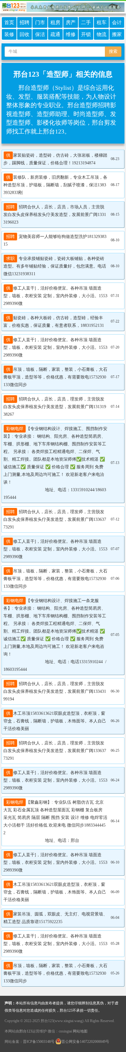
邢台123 (25, 1031)
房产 (71, 22)
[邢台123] (63, 6)
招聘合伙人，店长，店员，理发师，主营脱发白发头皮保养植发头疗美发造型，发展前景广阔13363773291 (54, 519)
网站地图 (80, 1031)
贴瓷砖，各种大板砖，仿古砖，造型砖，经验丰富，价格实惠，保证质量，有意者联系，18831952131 (53, 322)
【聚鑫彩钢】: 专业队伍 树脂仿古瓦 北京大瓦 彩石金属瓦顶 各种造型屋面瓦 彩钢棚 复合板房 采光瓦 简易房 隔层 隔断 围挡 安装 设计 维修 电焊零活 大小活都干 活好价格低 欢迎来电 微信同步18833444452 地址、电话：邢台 (55, 821)
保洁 (40, 34)
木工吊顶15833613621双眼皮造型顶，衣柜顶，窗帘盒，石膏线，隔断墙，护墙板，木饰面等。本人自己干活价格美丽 (54, 721)
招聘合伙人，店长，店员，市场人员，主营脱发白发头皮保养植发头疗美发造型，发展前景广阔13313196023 (54, 215)
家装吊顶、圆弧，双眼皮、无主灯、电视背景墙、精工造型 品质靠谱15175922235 (55, 918)
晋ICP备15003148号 (38, 1041)
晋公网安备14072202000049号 (85, 1041)
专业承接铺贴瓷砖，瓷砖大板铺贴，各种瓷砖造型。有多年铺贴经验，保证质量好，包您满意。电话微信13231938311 (54, 266)
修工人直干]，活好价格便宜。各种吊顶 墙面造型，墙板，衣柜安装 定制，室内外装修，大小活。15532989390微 (55, 296)
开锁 (86, 34)
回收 (24, 34)
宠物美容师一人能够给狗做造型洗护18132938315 (54, 240)
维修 (71, 34)
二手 (86, 22)
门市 (40, 22)
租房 (55, 22)
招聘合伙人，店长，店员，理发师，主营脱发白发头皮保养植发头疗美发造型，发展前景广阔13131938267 (54, 407)
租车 (101, 22)
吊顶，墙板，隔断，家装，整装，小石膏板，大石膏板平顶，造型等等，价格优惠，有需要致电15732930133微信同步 (55, 377)
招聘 (24, 22)
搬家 (117, 34)
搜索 (113, 51)
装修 (9, 34)
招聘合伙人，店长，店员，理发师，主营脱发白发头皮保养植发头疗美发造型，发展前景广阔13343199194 (54, 691)
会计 (117, 22)
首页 (9, 22)
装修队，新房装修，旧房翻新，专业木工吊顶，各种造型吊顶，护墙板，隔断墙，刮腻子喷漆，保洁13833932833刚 (55, 185)
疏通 (55, 34)
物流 (101, 34)
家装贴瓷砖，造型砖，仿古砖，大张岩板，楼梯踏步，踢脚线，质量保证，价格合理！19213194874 (55, 159)
